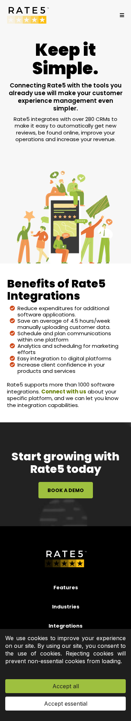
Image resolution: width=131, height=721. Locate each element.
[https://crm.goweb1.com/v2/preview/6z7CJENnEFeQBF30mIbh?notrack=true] (28, 15)
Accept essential (65, 703)
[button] (121, 15)
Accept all (65, 686)
